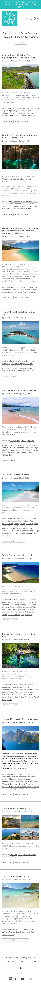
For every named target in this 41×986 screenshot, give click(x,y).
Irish (33, 607)
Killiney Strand (23, 609)
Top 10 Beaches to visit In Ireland (17, 555)
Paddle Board (27, 531)
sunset (27, 290)
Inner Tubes (15, 526)
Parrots (11, 450)
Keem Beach (7, 609)
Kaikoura (22, 777)
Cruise (22, 523)
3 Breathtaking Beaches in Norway (17, 876)
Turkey (18, 857)
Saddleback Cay (23, 371)
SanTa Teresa (16, 453)
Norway (12, 932)
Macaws (32, 445)
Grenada (5, 857)
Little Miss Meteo (26, 366)
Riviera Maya (28, 694)
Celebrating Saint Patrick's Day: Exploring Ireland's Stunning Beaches (18, 56)
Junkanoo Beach (27, 526)
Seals (33, 116)
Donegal (5, 605)
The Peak (28, 614)
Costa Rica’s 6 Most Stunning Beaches (19, 390)
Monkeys (34, 448)
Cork (4, 602)
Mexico (30, 206)
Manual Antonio (8, 448)
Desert (24, 206)
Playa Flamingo (32, 450)
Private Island (11, 371)
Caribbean (25, 204)
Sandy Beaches (18, 290)
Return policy (10, 961)
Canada (5, 443)
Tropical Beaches (29, 292)
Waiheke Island (19, 786)
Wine (35, 789)
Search (9, 958)
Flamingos (6, 690)
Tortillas (22, 209)
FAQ (16, 958)
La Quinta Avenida (18, 690)
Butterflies (22, 685)
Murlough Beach (9, 612)
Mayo (32, 609)
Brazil (20, 854)
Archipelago (15, 201)
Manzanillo (19, 448)
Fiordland (6, 777)
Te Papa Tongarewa (21, 782)
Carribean (9, 206)
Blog (25, 287)
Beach (22, 108)
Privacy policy (24, 961)
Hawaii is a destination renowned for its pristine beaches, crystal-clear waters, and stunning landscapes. (20, 230)
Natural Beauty (8, 368)
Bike (27, 521)
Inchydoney (20, 607)
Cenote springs (27, 687)
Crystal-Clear (28, 363)
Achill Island (15, 108)
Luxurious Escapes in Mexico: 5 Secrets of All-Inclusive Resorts (19, 136)
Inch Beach (28, 113)
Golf (8, 526)
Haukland (27, 930)
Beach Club (12, 521)
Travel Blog (17, 292)
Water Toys (31, 533)
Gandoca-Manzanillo (14, 445)
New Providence (21, 368)
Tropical (10, 934)
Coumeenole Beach (14, 602)
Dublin (17, 605)
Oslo (17, 932)
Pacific (4, 450)
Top (31, 932)
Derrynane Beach (17, 113)
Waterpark (6, 536)
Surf (22, 614)
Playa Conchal (19, 450)
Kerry (15, 609)
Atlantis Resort (15, 518)
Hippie (25, 445)
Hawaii (30, 287)
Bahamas (14, 361)
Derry (25, 602)
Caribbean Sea (16, 363)
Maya (35, 690)
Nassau (25, 528)
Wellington (14, 789)
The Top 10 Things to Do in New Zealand (20, 719)
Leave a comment (21, 121)
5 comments (19, 541)
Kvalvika (35, 930)
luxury (36, 193)
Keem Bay (12, 116)
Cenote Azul (16, 687)
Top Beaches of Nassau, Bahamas (16, 474)
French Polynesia (29, 854)
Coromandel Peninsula (27, 774)
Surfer (29, 453)
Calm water (30, 361)
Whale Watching (26, 789)
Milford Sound (13, 779)
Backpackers (25, 201)
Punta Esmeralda (16, 694)
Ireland (5, 116)
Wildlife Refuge (8, 455)
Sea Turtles (19, 697)
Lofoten (5, 932)
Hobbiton (14, 777)
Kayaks (5, 528)
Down (12, 605)
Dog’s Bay (32, 602)
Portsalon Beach (23, 116)
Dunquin (24, 605)
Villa (31, 371)
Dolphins (29, 523)
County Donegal (12, 111)
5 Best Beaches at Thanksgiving (16, 808)
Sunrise (16, 209)
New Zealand (24, 779)
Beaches (29, 108)
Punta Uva (6, 453)
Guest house (14, 366)
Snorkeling (14, 533)
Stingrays (22, 533)
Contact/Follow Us (27, 958)
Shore (24, 453)
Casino (16, 523)
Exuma (5, 366)
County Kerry (24, 111)
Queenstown (7, 782)
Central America (23, 443)
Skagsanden (25, 932)
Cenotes (17, 206)
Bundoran (22, 600)
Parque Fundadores (16, 692)
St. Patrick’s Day (14, 614)
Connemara (31, 600)
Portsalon (20, 612)
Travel (10, 292)
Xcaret (28, 209)
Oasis (19, 531)
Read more (7, 121)
